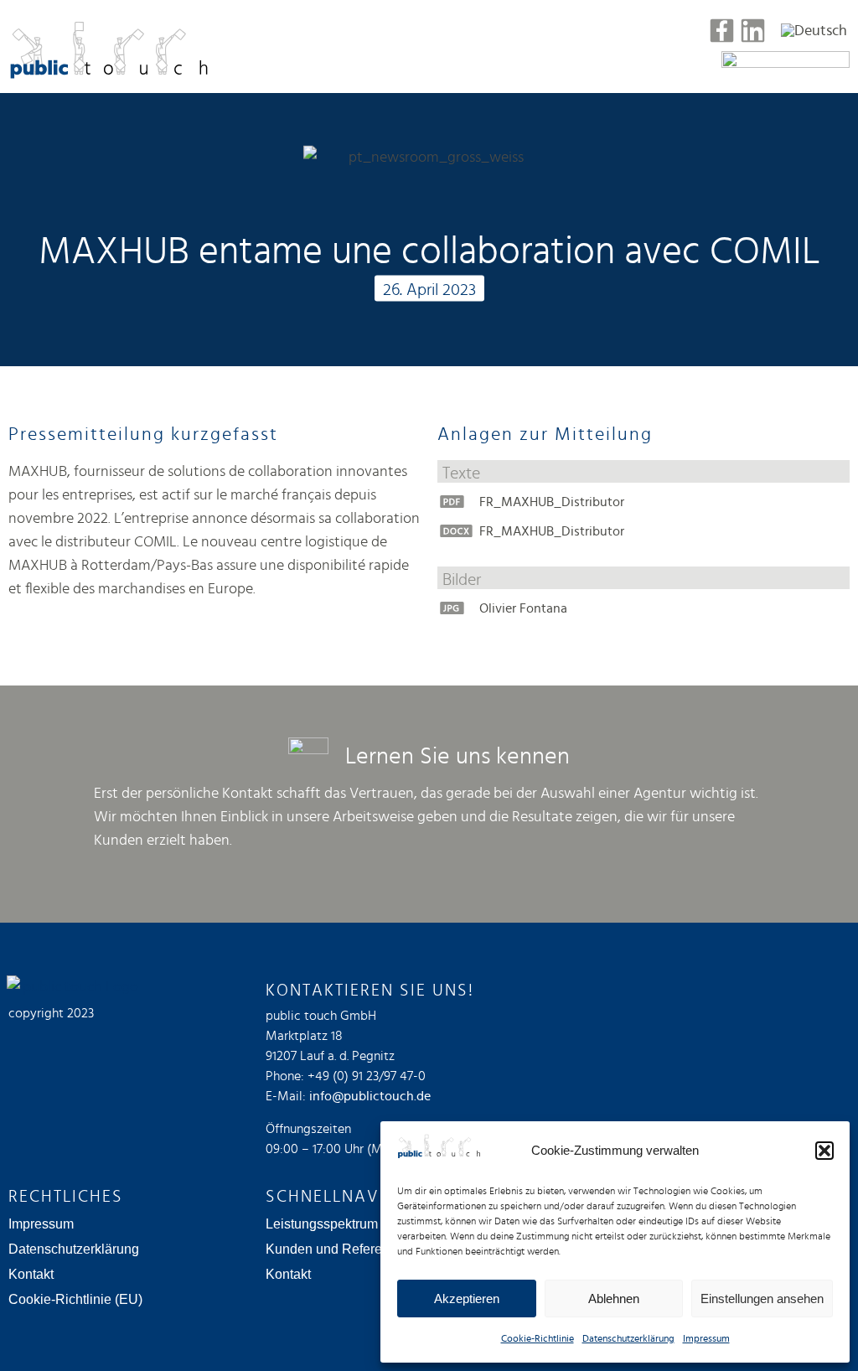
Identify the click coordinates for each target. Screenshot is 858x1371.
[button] (824, 1150)
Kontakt (31, 1274)
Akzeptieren (466, 1298)
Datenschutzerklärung (628, 1338)
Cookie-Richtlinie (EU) (75, 1299)
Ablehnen (613, 1298)
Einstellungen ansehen (762, 1298)
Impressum (706, 1338)
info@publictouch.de (370, 1096)
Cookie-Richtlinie (537, 1338)
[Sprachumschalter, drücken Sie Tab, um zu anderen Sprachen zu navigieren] (814, 30)
